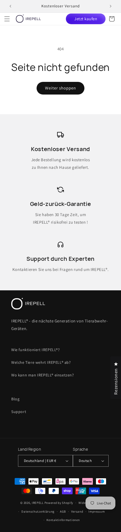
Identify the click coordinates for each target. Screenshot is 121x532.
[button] (7, 19)
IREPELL (38, 503)
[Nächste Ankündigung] (110, 6)
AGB (63, 511)
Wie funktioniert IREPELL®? (35, 349)
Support (18, 411)
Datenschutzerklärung (38, 511)
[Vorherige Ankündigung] (10, 6)
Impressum (96, 511)
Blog (15, 398)
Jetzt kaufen (85, 18)
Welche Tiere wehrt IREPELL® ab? (41, 362)
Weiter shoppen (60, 88)
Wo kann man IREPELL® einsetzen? (42, 375)
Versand (77, 511)
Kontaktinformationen (63, 520)
